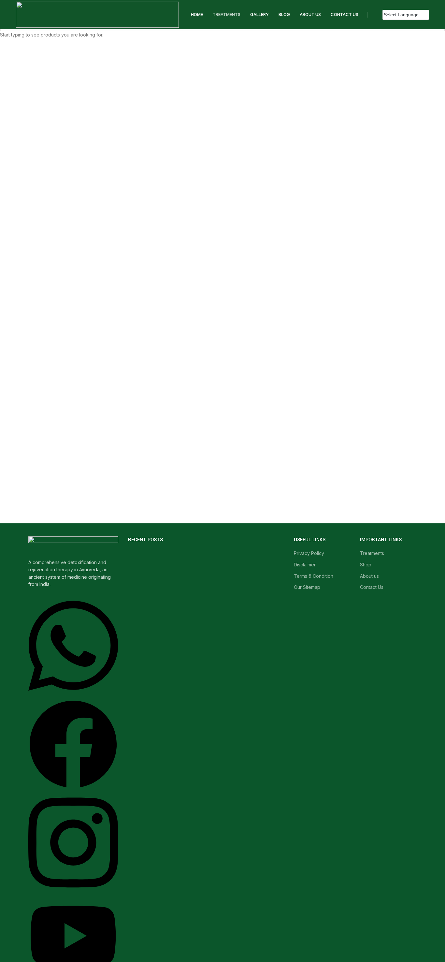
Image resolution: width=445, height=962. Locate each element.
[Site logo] (97, 14)
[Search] (373, 14)
